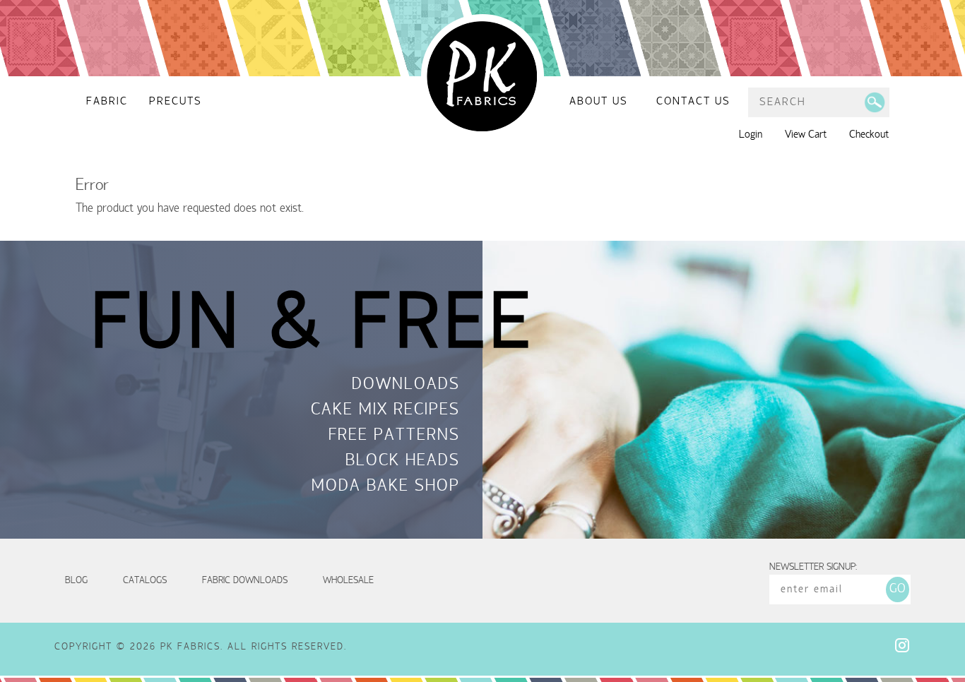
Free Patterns (394, 436)
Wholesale (348, 580)
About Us (598, 101)
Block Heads (402, 461)
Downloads (406, 385)
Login (750, 134)
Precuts (175, 101)
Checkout (869, 134)
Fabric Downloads (245, 580)
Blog (76, 580)
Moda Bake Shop (386, 487)
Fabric (107, 101)
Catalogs (145, 580)
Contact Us (693, 101)
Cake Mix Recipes (385, 411)
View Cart (806, 134)
